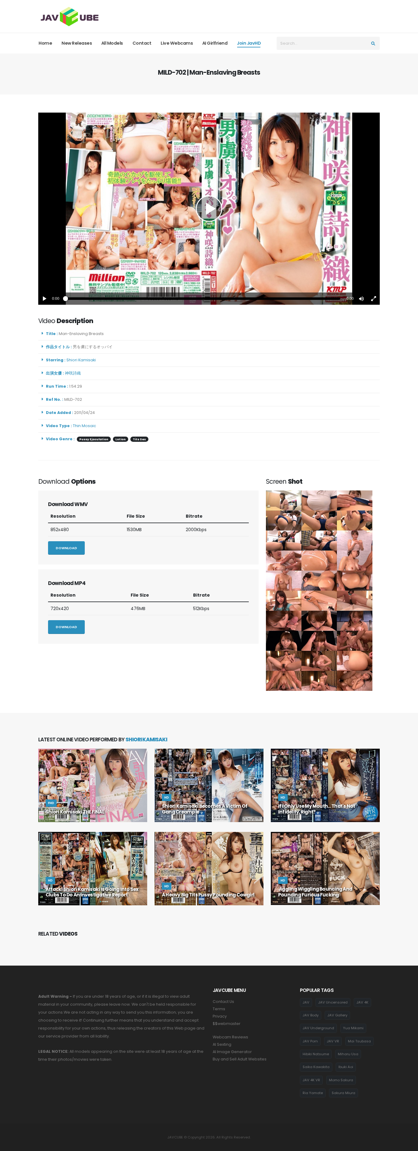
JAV (306, 1002)
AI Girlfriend (215, 43)
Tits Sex (139, 439)
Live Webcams (177, 43)
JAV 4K (362, 1002)
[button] (361, 298)
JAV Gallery (337, 1015)
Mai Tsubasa (359, 1041)
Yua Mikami (353, 1028)
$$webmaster (227, 1023)
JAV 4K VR (311, 1080)
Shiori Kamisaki (82, 360)
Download (66, 548)
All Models (112, 43)
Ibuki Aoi (345, 1066)
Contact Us (223, 1001)
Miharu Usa (348, 1054)
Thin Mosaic (84, 425)
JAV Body (311, 1015)
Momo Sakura (341, 1080)
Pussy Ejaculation (93, 439)
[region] (209, 209)
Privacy (220, 1016)
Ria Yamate (313, 1092)
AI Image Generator (232, 1051)
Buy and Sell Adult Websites (240, 1059)
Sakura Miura (343, 1092)
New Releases (77, 43)
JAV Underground (318, 1028)
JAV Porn (310, 1041)
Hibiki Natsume (316, 1054)
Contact (141, 43)
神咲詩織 (74, 373)
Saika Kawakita (316, 1066)
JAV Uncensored (333, 1002)
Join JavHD (249, 43)
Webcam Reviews (230, 1037)
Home (45, 43)
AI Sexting (222, 1044)
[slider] (202, 298)
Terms (219, 1008)
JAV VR (333, 1041)
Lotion (120, 439)
